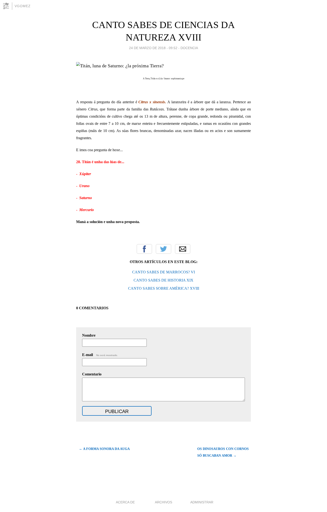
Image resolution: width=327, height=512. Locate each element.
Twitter (163, 249)
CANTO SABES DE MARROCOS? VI (163, 272)
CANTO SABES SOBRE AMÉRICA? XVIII (163, 288)
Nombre (89, 335)
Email (182, 249)
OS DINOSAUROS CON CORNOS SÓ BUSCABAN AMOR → (223, 452)
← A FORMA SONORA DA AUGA (104, 449)
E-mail (100, 355)
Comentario (91, 374)
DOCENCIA (189, 48)
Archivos (163, 502)
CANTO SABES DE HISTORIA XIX (163, 280)
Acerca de (125, 502)
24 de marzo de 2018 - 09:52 (153, 48)
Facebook (144, 249)
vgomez (23, 6)
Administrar (201, 502)
